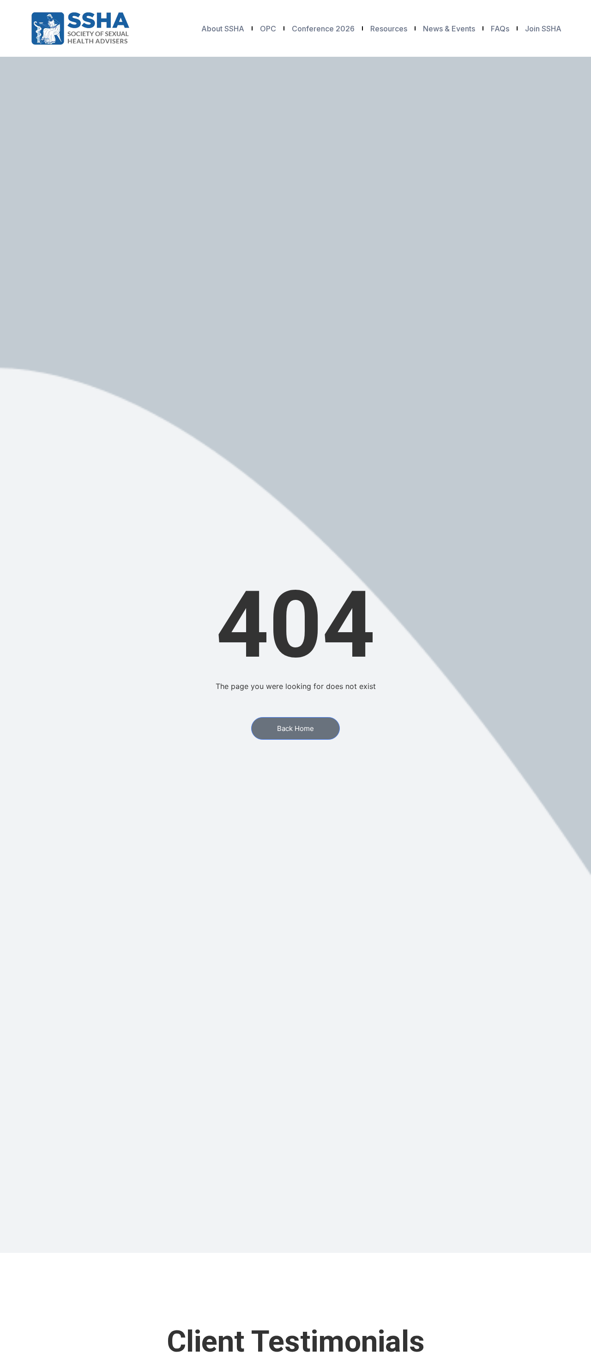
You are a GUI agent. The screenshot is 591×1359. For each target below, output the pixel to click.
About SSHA (222, 28)
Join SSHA (543, 28)
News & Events (449, 28)
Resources (388, 28)
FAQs (500, 28)
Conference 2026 (323, 28)
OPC (268, 28)
